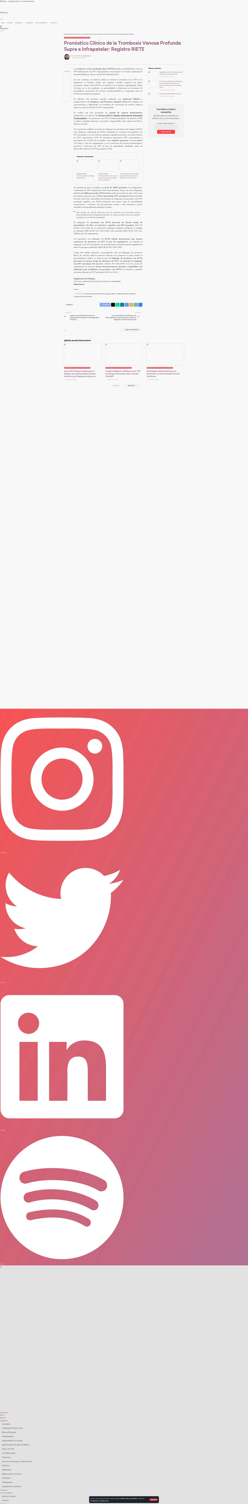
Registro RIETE (110, 294)
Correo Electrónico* (166, 123)
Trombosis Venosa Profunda (83, 296)
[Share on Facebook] (67, 75)
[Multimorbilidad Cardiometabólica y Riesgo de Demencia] (86, 166)
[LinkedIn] (5, 10)
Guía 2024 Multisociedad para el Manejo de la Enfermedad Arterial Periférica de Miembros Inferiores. (80, 374)
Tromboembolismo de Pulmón (125, 294)
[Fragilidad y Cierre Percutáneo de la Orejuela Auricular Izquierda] (153, 74)
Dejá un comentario (132, 329)
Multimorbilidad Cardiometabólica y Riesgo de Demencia (85, 176)
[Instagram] (3, 10)
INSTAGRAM (3, 852)
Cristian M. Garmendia (82, 56)
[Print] (140, 305)
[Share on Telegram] (67, 94)
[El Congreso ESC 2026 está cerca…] (153, 96)
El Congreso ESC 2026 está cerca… (170, 94)
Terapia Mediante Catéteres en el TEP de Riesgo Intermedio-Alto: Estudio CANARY (123, 374)
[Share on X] (67, 80)
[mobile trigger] (1, 26)
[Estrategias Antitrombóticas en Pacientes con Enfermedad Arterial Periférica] (165, 354)
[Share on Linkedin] (67, 89)
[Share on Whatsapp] (67, 85)
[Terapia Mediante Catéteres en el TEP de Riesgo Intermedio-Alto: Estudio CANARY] (124, 354)
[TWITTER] (62, 978)
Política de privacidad (128, 1498)
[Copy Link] (136, 305)
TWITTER (2, 982)
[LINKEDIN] (62, 1126)
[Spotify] (8, 10)
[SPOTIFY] (62, 1260)
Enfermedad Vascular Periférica (77, 37)
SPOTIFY (2, 1264)
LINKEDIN (2, 1130)
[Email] (67, 98)
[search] (124, 16)
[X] (1, 10)
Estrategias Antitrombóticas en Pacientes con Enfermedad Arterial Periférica (163, 374)
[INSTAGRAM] (62, 848)
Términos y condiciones (99, 1501)
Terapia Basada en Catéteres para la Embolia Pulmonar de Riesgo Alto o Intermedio (129, 176)
